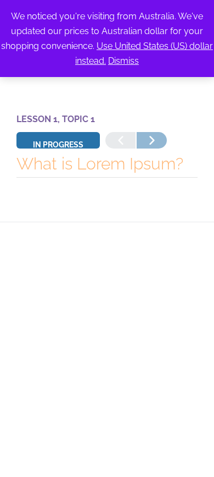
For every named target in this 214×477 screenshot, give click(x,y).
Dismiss (123, 61)
